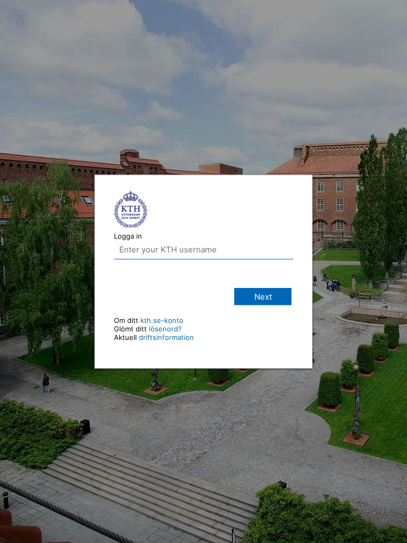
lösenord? (165, 329)
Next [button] (263, 297)
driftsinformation (166, 337)
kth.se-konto (161, 320)
